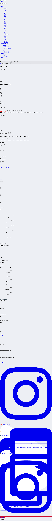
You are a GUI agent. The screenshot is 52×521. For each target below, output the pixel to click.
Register (2, 1)
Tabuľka (5, 14)
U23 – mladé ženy (5, 8)
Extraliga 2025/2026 (6, 46)
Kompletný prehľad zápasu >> (3, 111)
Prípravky (4, 40)
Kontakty (4, 55)
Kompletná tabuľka (2, 266)
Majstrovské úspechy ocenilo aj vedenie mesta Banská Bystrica (5, 350)
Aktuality (5, 12)
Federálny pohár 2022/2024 (7, 49)
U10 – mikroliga (5, 37)
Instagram (2, 334)
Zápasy (5, 10)
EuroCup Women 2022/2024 (7, 48)
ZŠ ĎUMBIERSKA (6, 42)
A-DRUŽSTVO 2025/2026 (4, 43)
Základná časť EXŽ (6, 51)
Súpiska (5, 9)
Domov (2, 518)
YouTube (2, 335)
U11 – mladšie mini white (6, 34)
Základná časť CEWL (6, 52)
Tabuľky (4, 50)
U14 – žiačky (4, 21)
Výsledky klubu (4, 54)
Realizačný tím (4, 45)
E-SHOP (2, 57)
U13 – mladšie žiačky (5, 24)
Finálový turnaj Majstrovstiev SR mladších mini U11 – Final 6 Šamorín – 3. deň (7, 357)
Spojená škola (5, 41)
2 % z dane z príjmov (5, 56)
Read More (1, 317)
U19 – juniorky (4, 11)
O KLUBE (2, 53)
